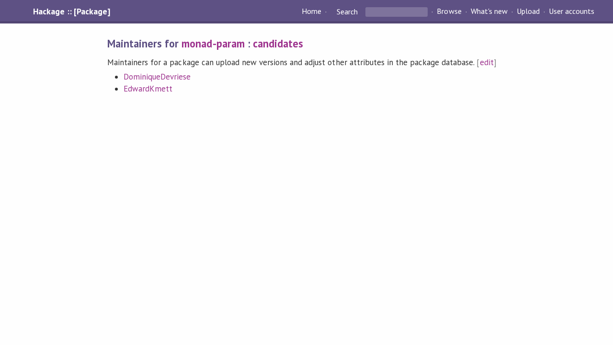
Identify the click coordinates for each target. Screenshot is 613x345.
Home (311, 11)
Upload (528, 11)
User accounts (571, 11)
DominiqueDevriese (157, 76)
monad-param (213, 43)
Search (347, 11)
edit (487, 62)
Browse (449, 11)
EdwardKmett (148, 88)
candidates (278, 43)
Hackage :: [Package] (71, 11)
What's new (489, 11)
